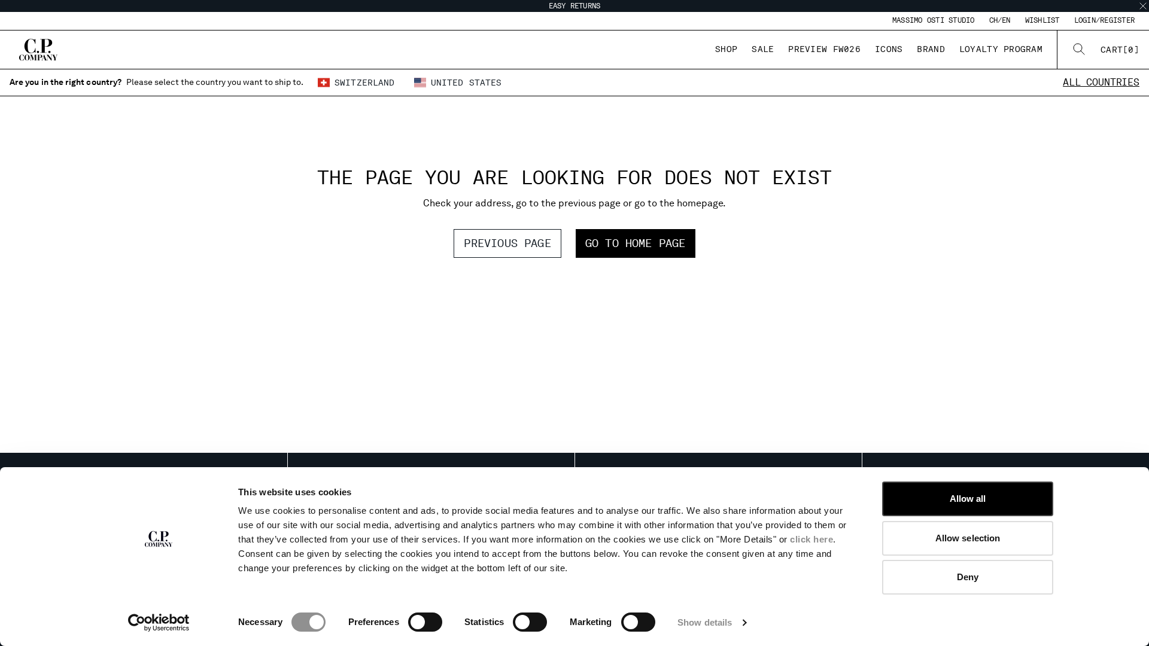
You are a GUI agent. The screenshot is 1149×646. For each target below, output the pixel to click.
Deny (967, 577)
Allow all (968, 498)
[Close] (1143, 6)
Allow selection (968, 538)
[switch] (425, 622)
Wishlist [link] (1042, 20)
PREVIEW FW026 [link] (824, 49)
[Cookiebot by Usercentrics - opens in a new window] (159, 623)
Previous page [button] (507, 243)
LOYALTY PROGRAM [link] (1000, 49)
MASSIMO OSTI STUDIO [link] (933, 20)
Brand (930, 49)
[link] (1120, 49)
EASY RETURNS (575, 6)
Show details (704, 622)
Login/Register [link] (1104, 20)
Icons (888, 49)
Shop (726, 49)
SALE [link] (763, 49)
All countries (1101, 82)
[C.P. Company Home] (38, 50)
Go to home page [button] (635, 243)
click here (811, 539)
